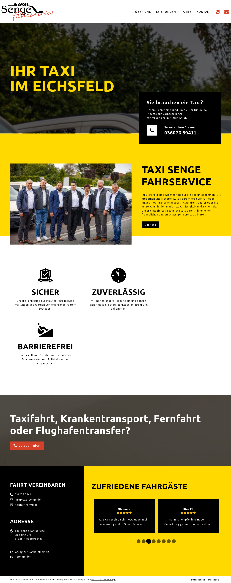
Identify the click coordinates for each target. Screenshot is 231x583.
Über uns (143, 12)
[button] (138, 541)
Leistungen (166, 12)
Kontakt (204, 12)
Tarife (186, 12)
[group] (124, 516)
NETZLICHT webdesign (103, 579)
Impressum (214, 579)
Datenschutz (198, 579)
